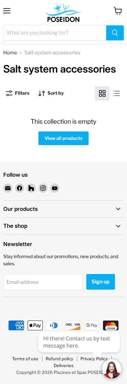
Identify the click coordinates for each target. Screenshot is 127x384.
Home (10, 53)
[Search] (115, 32)
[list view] (116, 93)
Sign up (101, 282)
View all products (63, 138)
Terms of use (25, 358)
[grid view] (102, 93)
